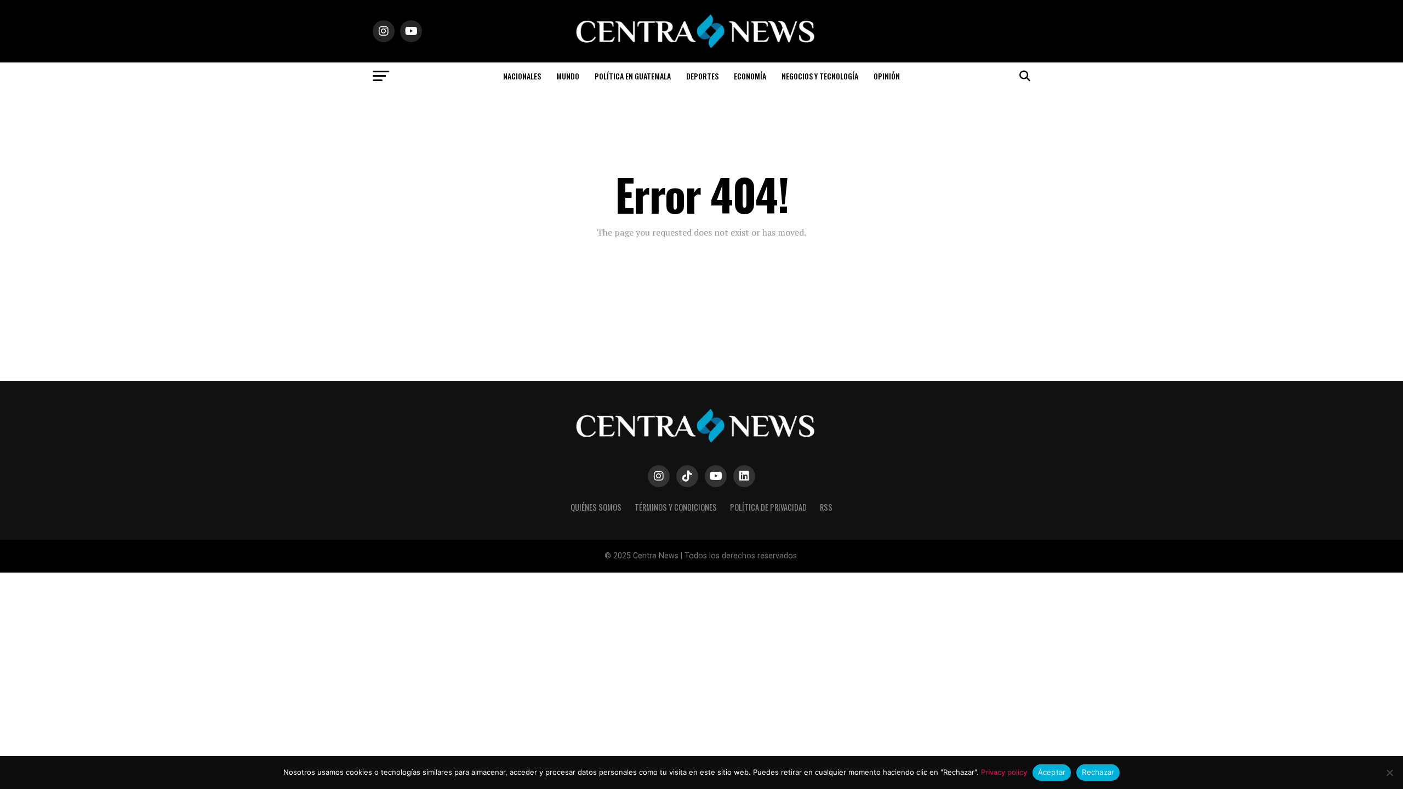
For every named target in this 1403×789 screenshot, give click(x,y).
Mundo (567, 76)
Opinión (887, 76)
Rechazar (1098, 772)
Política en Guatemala (633, 76)
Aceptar (1052, 772)
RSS (826, 507)
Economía (750, 76)
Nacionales (522, 76)
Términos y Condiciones (676, 507)
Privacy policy (1004, 772)
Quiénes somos (596, 507)
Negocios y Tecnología (820, 76)
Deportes (702, 76)
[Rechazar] (1389, 772)
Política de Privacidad (768, 507)
